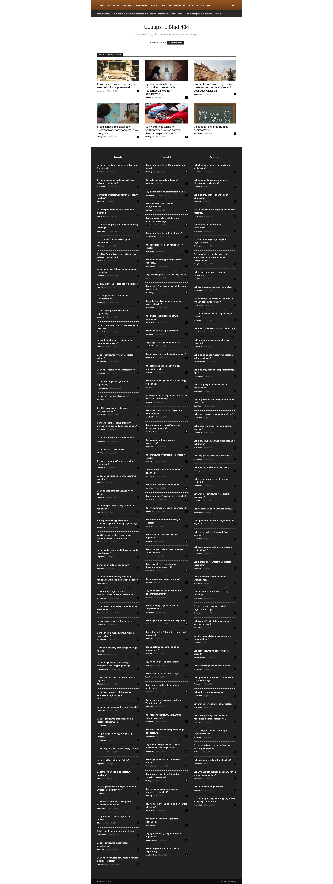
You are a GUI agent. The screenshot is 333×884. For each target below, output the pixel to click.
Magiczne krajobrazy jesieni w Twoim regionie (203, 14)
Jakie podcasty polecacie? (110, 449)
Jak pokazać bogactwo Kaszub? (161, 180)
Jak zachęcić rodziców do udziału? (163, 484)
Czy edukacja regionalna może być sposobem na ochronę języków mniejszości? (211, 257)
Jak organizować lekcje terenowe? (163, 579)
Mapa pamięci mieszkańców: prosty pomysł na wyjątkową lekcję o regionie (118, 130)
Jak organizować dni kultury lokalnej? (212, 760)
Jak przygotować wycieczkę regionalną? (165, 496)
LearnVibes (101, 302)
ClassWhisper (101, 654)
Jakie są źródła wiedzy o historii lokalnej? (214, 328)
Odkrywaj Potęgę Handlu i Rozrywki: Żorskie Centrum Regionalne (122, 14)
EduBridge (100, 453)
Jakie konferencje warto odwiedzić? (115, 437)
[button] (233, 5)
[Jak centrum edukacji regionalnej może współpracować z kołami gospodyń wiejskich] (215, 70)
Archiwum (113, 5)
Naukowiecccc (150, 236)
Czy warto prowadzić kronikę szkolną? (213, 704)
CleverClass (101, 172)
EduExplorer (101, 137)
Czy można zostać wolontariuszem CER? (165, 191)
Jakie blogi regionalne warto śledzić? (212, 665)
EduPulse (100, 287)
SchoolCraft (101, 373)
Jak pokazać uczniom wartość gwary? (213, 508)
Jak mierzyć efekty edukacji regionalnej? (165, 354)
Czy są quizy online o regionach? (113, 565)
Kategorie (127, 5)
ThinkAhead (149, 308)
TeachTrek (101, 201)
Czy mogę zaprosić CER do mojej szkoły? (117, 748)
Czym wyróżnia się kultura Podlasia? (163, 342)
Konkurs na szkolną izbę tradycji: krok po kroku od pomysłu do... (116, 86)
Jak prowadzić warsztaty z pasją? (162, 673)
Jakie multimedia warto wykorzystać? (116, 369)
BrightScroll (198, 133)
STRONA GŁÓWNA (175, 42)
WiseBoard (149, 97)
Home (101, 5)
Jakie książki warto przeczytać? (161, 330)
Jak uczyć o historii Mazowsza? (113, 396)
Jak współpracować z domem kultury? (116, 621)
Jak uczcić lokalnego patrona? (209, 786)
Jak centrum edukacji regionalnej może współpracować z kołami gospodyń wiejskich (213, 87)
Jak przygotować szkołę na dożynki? (163, 233)
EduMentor (101, 261)
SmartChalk (101, 231)
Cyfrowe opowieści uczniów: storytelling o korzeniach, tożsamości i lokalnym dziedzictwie (162, 89)
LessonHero (101, 91)
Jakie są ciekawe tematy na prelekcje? (213, 414)
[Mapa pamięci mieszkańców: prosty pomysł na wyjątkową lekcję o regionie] (118, 113)
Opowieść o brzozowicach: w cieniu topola (167, 14)
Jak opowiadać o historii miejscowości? (214, 520)
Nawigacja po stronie (147, 5)
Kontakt (205, 5)
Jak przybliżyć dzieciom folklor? (113, 760)
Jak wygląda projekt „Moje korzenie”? (213, 455)
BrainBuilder (198, 94)
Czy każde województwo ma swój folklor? (166, 274)
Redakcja (193, 5)
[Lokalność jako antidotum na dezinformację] (215, 113)
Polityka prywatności (173, 5)
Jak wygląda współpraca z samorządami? (166, 508)
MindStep (100, 216)
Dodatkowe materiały (228, 881)
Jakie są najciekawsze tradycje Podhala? (117, 707)
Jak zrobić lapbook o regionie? (209, 692)
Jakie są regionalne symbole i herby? (212, 467)
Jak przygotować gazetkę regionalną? (213, 287)
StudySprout (149, 137)
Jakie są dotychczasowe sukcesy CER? (165, 620)
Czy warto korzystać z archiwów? (162, 661)
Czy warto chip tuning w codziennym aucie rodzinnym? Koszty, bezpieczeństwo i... (163, 130)
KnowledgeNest (102, 388)
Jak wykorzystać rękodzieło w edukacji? (117, 284)
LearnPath (101, 441)
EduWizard (101, 684)
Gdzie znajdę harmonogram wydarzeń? (116, 831)
